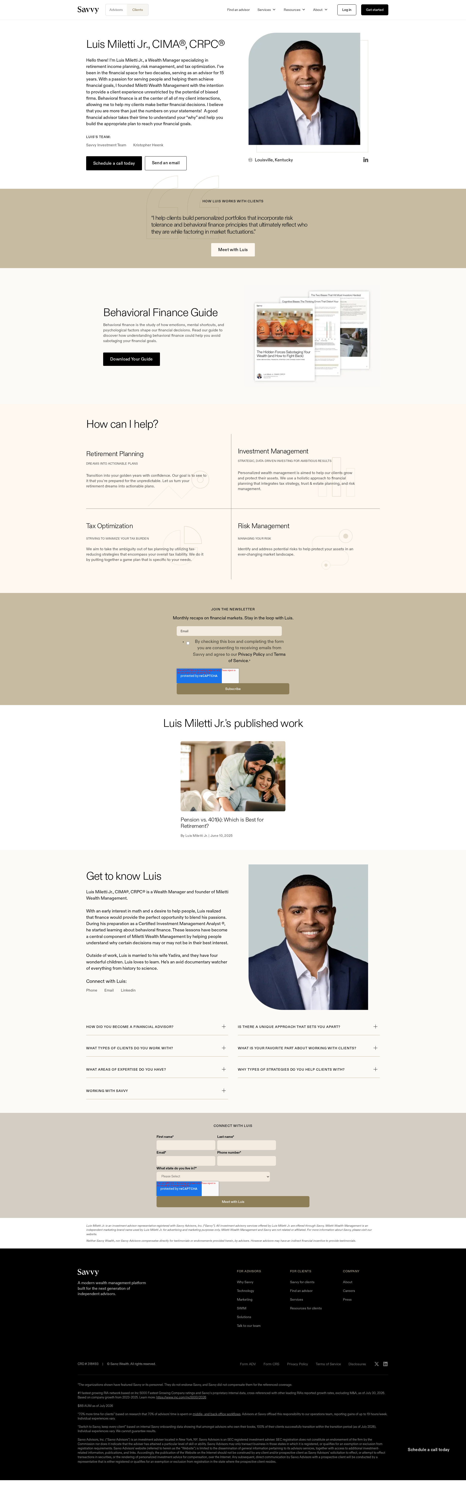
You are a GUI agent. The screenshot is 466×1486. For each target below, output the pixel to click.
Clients (137, 9)
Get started (374, 9)
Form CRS (271, 1364)
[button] (267, 10)
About (347, 1282)
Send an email (166, 163)
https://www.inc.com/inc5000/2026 (181, 1397)
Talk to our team (249, 1325)
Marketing (244, 1299)
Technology (245, 1290)
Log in (346, 9)
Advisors (116, 9)
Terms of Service (328, 1364)
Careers (349, 1290)
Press (347, 1299)
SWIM (241, 1308)
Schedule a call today (114, 163)
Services (296, 1299)
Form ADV (248, 1364)
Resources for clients (306, 1308)
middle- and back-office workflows (217, 1413)
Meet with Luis (233, 249)
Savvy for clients (302, 1282)
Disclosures (357, 1364)
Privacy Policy (251, 654)
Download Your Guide (131, 359)
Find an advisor (238, 9)
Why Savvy (245, 1282)
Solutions (244, 1317)
